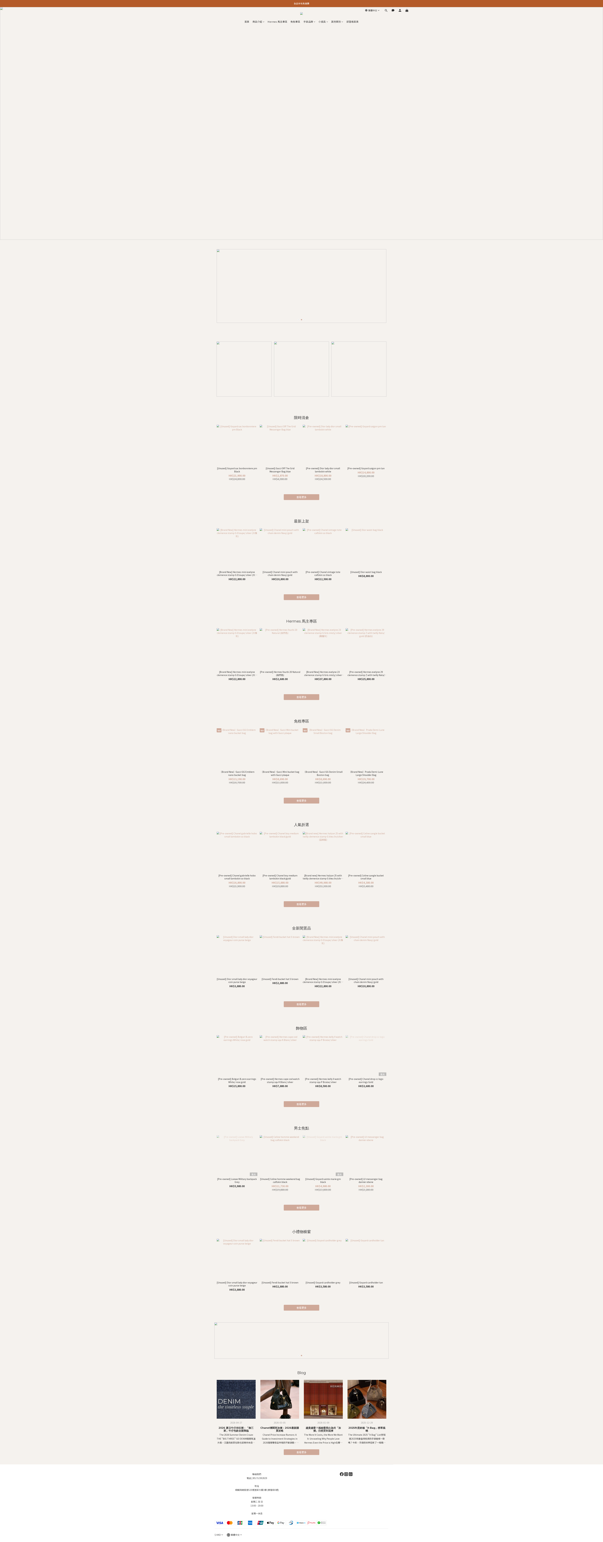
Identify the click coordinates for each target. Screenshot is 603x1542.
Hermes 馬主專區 (277, 21)
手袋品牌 (308, 21)
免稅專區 (295, 21)
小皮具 (322, 21)
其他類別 (336, 21)
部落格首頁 (352, 21)
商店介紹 (257, 21)
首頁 (246, 21)
